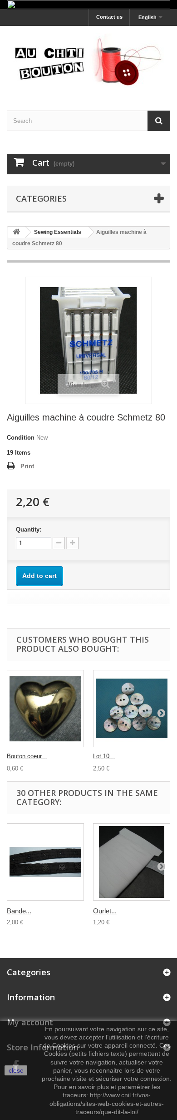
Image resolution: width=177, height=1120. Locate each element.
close (16, 1070)
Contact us (109, 17)
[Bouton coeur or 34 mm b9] (45, 708)
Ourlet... (105, 911)
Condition (20, 437)
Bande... (19, 911)
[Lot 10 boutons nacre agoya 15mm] (131, 708)
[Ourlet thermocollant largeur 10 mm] (131, 862)
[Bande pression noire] (45, 862)
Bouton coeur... (27, 756)
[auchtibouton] (88, 60)
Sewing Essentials (57, 232)
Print (27, 466)
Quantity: (28, 529)
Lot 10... (104, 756)
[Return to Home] (16, 232)
